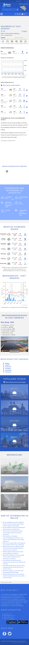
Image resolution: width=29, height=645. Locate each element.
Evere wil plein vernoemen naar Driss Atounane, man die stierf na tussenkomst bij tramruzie (14, 562)
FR (24, 1)
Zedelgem (8, 368)
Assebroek (8, 366)
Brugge (7, 363)
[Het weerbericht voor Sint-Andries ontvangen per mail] (4, 31)
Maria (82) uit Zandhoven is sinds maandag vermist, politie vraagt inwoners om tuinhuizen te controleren (13, 556)
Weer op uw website (9, 619)
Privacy (26, 642)
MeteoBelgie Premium (9, 615)
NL (27, 1)
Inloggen (18, 1)
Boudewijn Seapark (8, 35)
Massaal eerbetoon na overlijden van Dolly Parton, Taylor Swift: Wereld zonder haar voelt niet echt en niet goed (13, 548)
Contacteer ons (8, 614)
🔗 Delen (24, 31)
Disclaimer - (14, 642)
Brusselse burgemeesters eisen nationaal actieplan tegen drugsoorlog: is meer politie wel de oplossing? (14, 575)
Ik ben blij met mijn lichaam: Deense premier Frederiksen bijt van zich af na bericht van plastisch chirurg (14, 567)
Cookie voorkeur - (21, 642)
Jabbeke (7, 365)
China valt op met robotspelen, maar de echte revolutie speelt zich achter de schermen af (12, 532)
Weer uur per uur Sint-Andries (11, 85)
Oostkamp (8, 372)
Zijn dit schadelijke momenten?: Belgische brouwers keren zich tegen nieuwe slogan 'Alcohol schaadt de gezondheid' (13, 524)
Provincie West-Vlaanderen (12, 33)
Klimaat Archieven (8, 617)
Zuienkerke (8, 370)
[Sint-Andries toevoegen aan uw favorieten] (2, 31)
